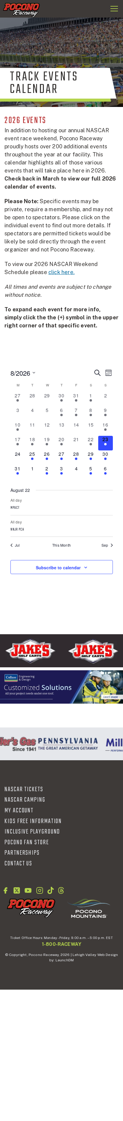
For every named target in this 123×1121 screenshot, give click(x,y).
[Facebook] (5, 890)
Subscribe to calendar (58, 567)
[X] (16, 890)
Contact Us (18, 864)
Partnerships (22, 853)
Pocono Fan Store (26, 842)
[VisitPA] (66, 744)
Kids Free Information (33, 821)
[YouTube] (28, 890)
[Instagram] (39, 890)
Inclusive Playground (32, 832)
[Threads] (61, 890)
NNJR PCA (17, 530)
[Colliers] (61, 687)
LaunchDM (65, 960)
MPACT (15, 508)
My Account (18, 811)
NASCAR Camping (24, 800)
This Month (61, 545)
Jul (17, 545)
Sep (105, 545)
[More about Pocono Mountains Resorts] (88, 908)
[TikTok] (50, 890)
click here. (61, 272)
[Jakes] (61, 650)
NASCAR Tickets (23, 789)
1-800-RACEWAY (61, 944)
